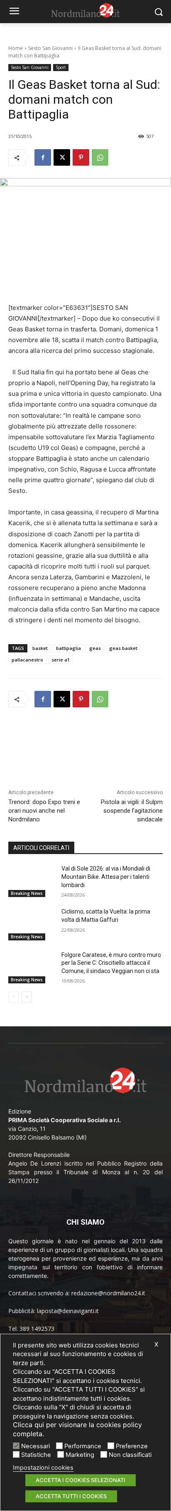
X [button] (156, 1344)
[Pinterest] (81, 157)
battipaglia (68, 648)
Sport (61, 67)
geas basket (123, 648)
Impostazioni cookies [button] (43, 1467)
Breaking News (27, 893)
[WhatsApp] (100, 157)
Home (15, 48)
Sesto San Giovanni (50, 48)
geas (95, 648)
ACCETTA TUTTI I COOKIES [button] (71, 1496)
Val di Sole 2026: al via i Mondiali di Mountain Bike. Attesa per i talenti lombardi (105, 876)
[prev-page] (13, 997)
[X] (62, 157)
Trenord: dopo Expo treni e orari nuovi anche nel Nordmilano (44, 810)
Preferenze (132, 1446)
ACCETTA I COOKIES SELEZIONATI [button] (80, 1480)
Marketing (80, 1455)
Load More (85, 736)
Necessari (35, 1446)
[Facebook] (42, 157)
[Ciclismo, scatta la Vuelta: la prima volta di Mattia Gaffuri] (31, 924)
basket (40, 648)
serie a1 (60, 660)
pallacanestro (27, 660)
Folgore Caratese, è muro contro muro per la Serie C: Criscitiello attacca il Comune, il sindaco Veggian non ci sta (111, 963)
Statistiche (36, 1455)
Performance (82, 1446)
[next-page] (27, 997)
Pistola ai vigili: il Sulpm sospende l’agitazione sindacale (132, 810)
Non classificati (130, 1455)
